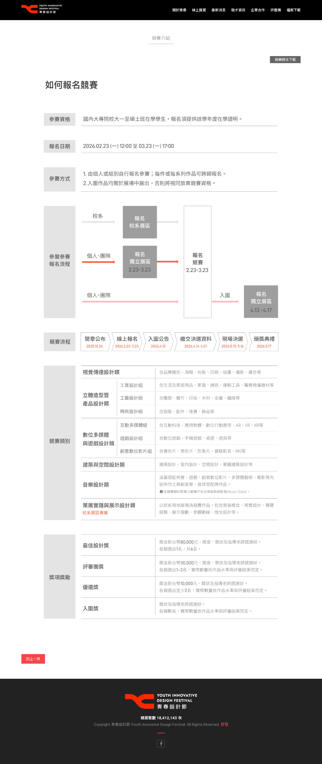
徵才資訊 (238, 10)
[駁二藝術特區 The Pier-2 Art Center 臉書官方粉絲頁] (161, 744)
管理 (224, 724)
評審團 (275, 10)
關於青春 (179, 10)
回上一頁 (33, 659)
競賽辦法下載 (285, 60)
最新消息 (219, 10)
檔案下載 (294, 10)
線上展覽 (199, 10)
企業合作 (258, 10)
